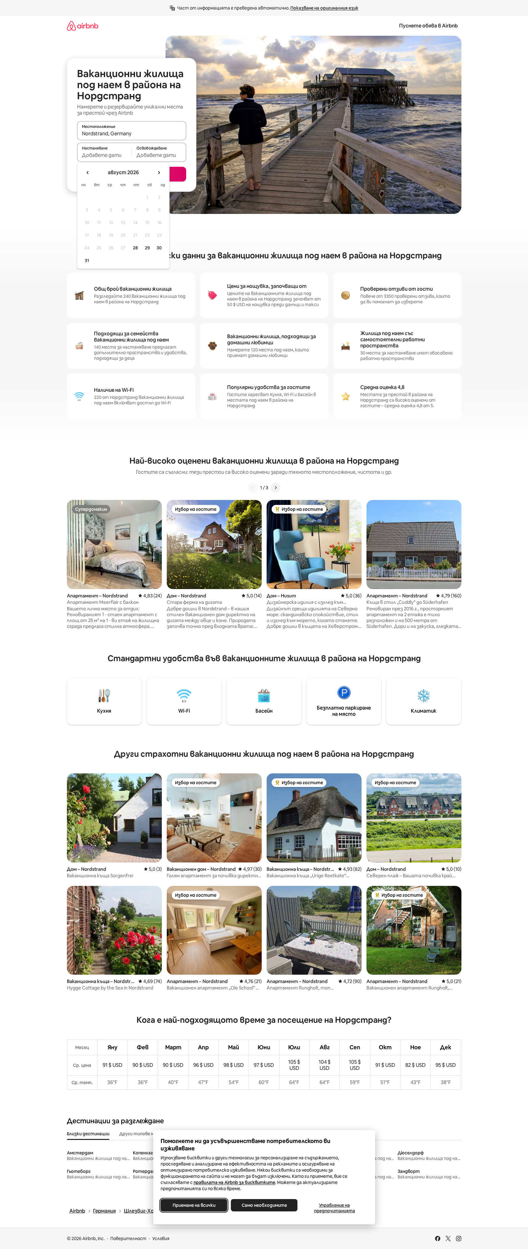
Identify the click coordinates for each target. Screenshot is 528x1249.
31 (87, 260)
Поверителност (128, 1238)
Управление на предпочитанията (334, 1208)
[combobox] (131, 133)
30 (159, 248)
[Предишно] (253, 488)
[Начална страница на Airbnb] (82, 25)
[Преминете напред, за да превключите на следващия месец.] (159, 172)
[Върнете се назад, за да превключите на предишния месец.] (88, 172)
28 (135, 248)
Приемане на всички (193, 1205)
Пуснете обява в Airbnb (428, 26)
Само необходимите (264, 1205)
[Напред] (275, 488)
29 (147, 248)
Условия (161, 1238)
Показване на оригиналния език (324, 8)
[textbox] (104, 155)
